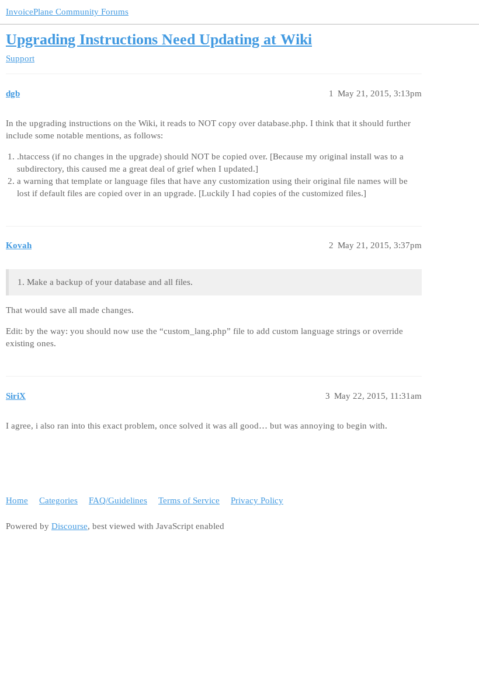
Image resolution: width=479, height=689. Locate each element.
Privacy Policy (257, 500)
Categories (58, 500)
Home (17, 500)
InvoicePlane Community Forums (67, 11)
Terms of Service (189, 500)
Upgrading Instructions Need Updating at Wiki (159, 39)
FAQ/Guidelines (118, 500)
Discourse (69, 526)
